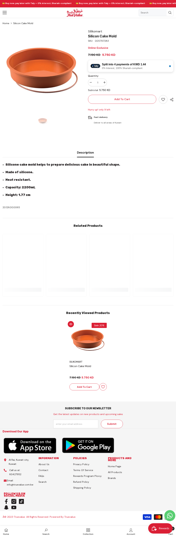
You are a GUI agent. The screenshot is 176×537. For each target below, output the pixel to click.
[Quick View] (71, 324)
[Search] (156, 12)
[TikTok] (21, 501)
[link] (46, 531)
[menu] (5, 13)
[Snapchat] (6, 507)
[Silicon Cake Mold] (88, 341)
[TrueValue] (30, 445)
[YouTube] (13, 507)
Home (6, 23)
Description (85, 152)
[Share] (170, 99)
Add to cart (122, 99)
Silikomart (95, 31)
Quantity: (93, 75)
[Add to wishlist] (163, 99)
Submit (112, 424)
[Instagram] (13, 501)
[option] (43, 69)
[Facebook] (6, 501)
